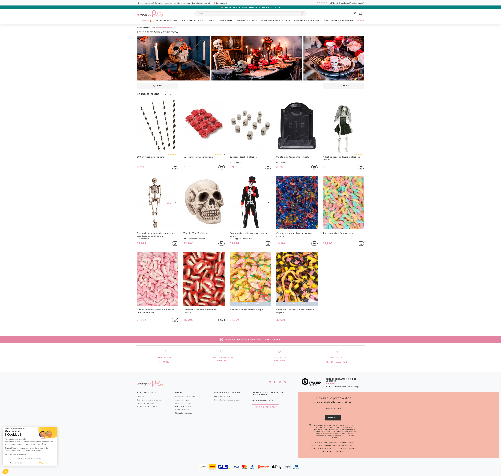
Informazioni (221, 3)
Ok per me (43, 463)
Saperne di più (16, 463)
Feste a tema (149, 27)
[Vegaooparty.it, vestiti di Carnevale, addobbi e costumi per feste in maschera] (150, 12)
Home (139, 27)
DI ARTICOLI (164, 362)
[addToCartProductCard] (175, 167)
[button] (5, 471)
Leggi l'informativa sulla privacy (16, 454)
